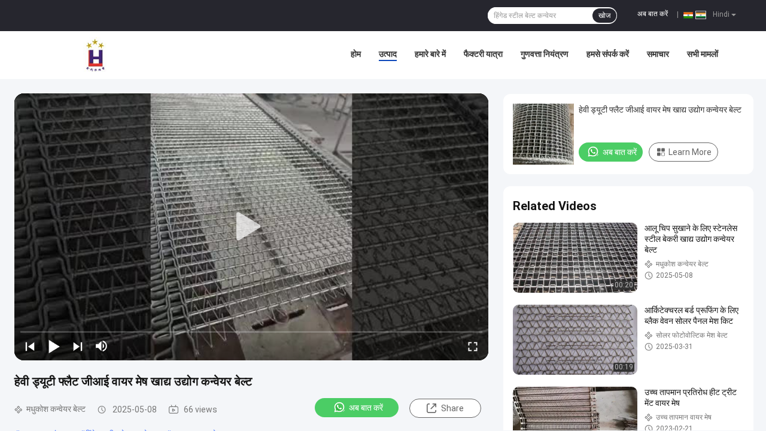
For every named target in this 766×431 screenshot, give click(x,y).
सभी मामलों (702, 54)
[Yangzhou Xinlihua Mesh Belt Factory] (96, 55)
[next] (78, 346)
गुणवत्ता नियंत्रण (545, 54)
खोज (604, 15)
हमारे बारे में (430, 54)
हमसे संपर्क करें (607, 54)
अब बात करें (652, 14)
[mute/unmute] (102, 346)
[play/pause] (54, 346)
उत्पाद (388, 54)
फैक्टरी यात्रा (483, 54)
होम (356, 54)
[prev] (30, 346)
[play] (251, 227)
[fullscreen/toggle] (473, 346)
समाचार (658, 54)
